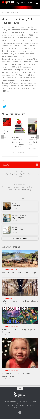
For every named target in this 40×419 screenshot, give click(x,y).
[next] (37, 137)
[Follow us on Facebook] (37, 164)
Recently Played (25, 3)
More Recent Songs (20, 238)
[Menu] (37, 3)
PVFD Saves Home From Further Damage (19, 272)
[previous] (2, 137)
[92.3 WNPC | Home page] (10, 3)
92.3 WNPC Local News (10, 12)
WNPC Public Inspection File (11, 401)
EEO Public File (20, 403)
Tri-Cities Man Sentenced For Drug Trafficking (20, 301)
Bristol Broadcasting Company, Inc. (22, 405)
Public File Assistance (29, 401)
